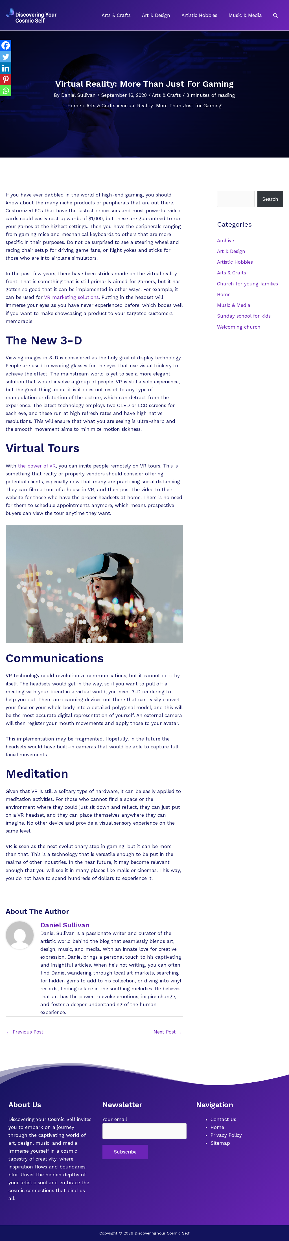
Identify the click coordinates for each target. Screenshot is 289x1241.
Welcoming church (238, 327)
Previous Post (24, 1032)
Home (224, 294)
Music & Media (233, 305)
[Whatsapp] (5, 90)
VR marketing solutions (71, 297)
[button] (275, 15)
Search (270, 199)
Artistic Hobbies (235, 262)
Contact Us (223, 1119)
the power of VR (37, 466)
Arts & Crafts (166, 95)
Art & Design (231, 251)
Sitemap (220, 1143)
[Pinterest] (5, 79)
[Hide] (2, 101)
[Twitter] (5, 56)
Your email (114, 1119)
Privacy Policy (226, 1135)
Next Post (168, 1032)
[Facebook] (5, 45)
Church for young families (247, 284)
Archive (225, 240)
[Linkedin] (5, 68)
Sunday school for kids (244, 316)
